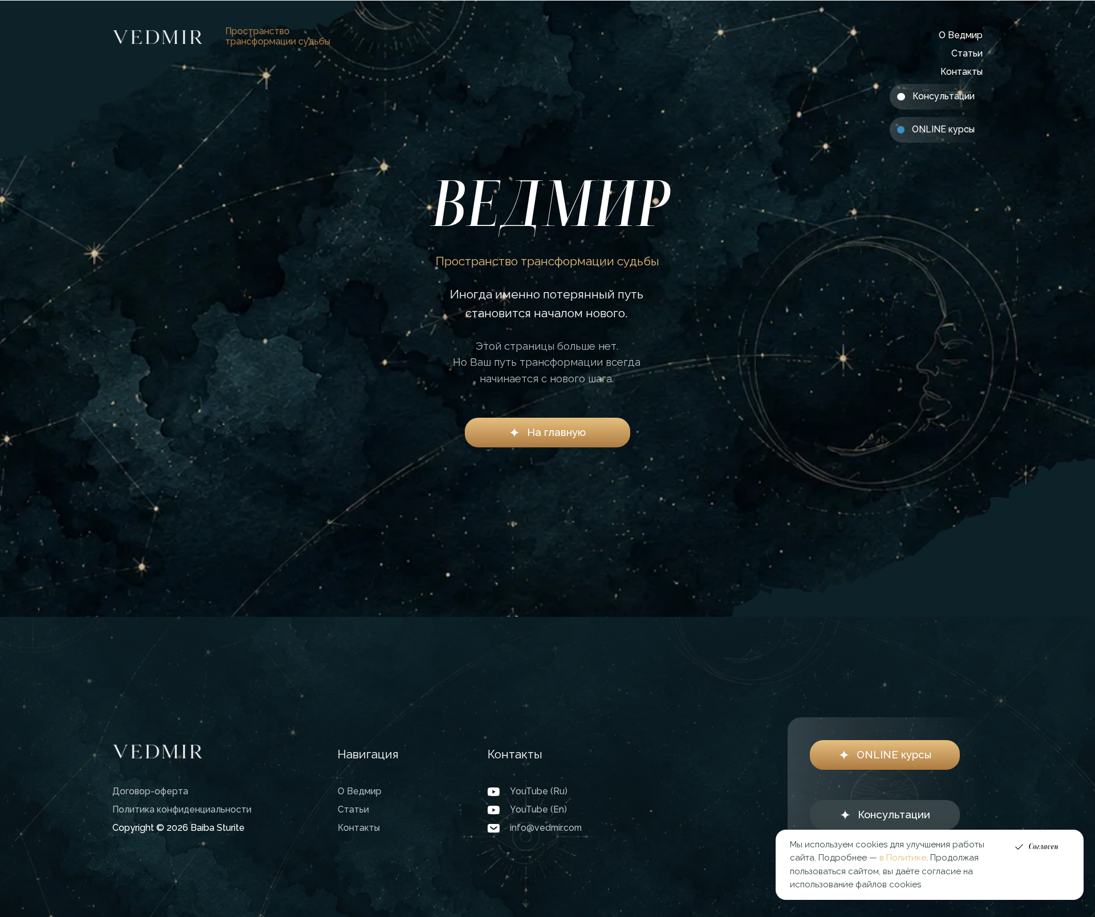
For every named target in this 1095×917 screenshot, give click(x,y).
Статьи (967, 53)
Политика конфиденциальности (182, 809)
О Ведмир (961, 35)
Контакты (961, 71)
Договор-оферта (150, 791)
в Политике (902, 858)
